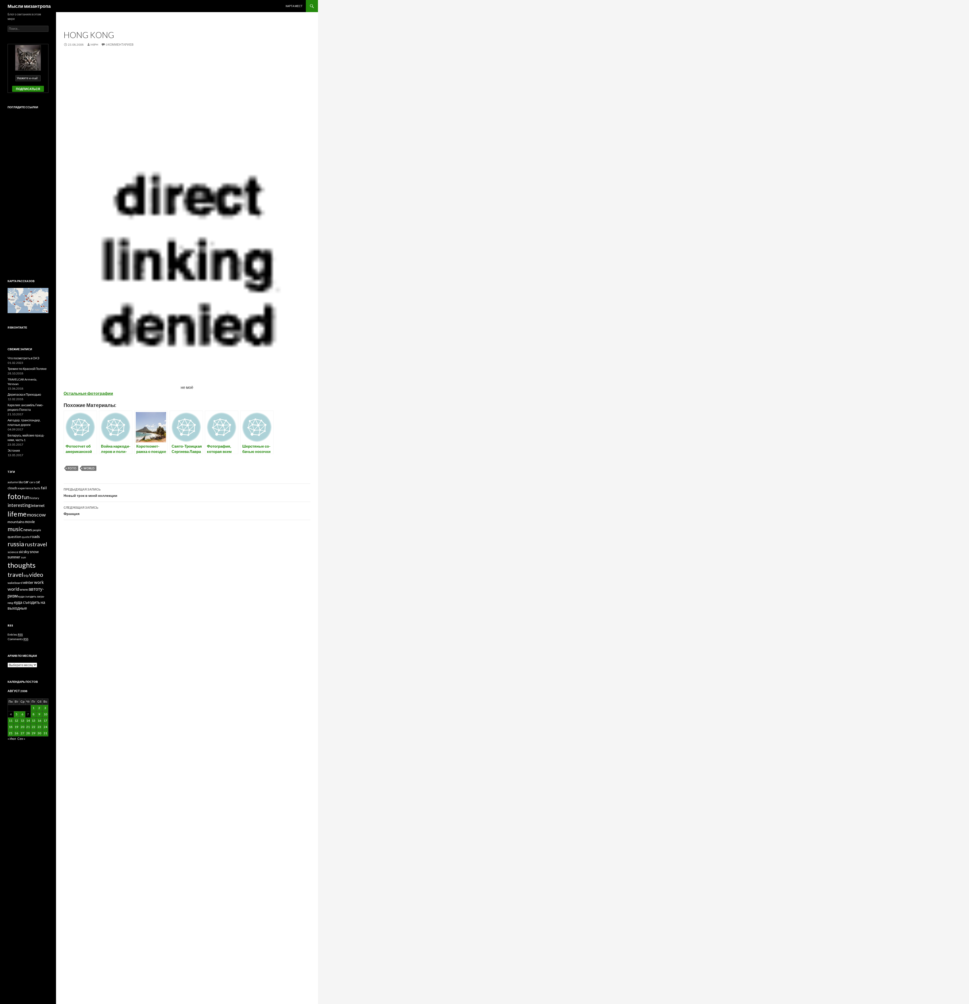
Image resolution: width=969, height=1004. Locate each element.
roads (35, 536)
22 (33, 727)
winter (28, 582)
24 (45, 727)
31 (45, 733)
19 (16, 727)
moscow (36, 514)
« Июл (12, 739)
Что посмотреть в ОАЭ (23, 358)
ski (21, 552)
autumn (13, 482)
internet (38, 505)
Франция (81, 511)
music (15, 528)
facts (37, 488)
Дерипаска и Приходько (24, 394)
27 (22, 733)
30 (39, 733)
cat (38, 482)
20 (22, 727)
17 (45, 720)
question (14, 537)
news (27, 529)
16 (39, 720)
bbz (21, 482)
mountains (16, 522)
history (34, 498)
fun (25, 497)
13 (22, 720)
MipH (94, 44)
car (26, 481)
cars (32, 482)
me (22, 514)
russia (16, 544)
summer (14, 557)
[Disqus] (187, 603)
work (39, 582)
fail (44, 487)
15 (33, 720)
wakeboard (15, 583)
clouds (12, 488)
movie (30, 522)
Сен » (21, 739)
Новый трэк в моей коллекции (90, 492)
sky (26, 551)
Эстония (14, 450)
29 (33, 733)
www (24, 589)
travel (15, 574)
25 (10, 733)
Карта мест (294, 6)
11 (10, 720)
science (13, 552)
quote (26, 536)
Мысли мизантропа (29, 6)
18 (10, 727)
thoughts (22, 565)
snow (34, 551)
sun (23, 557)
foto (72, 468)
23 (39, 727)
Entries (15, 634)
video (36, 574)
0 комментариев (119, 44)
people (37, 530)
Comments (18, 639)
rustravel (36, 544)
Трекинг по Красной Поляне (27, 369)
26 (16, 733)
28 (28, 733)
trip (26, 576)
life (12, 514)
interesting (19, 505)
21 (28, 727)
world (89, 468)
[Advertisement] (187, 90)
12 (16, 720)
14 (28, 720)
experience (25, 488)
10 (45, 714)
